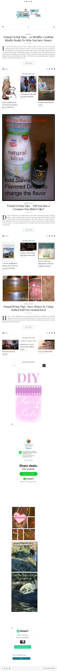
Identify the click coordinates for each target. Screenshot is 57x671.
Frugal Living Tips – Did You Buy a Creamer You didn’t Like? (28, 207)
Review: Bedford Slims (45, 351)
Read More (28, 63)
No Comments (28, 43)
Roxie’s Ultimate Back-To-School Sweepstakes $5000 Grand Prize (10, 105)
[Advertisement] (22, 496)
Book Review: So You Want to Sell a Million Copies (27, 346)
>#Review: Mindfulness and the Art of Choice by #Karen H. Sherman (10, 266)
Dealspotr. (22, 481)
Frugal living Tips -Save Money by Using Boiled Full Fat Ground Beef (28, 308)
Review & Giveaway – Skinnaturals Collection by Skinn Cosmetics (46, 263)
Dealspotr (31, 460)
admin (6, 69)
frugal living (28, 203)
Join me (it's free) (28, 474)
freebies (28, 34)
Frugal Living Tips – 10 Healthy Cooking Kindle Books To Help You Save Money (28, 38)
